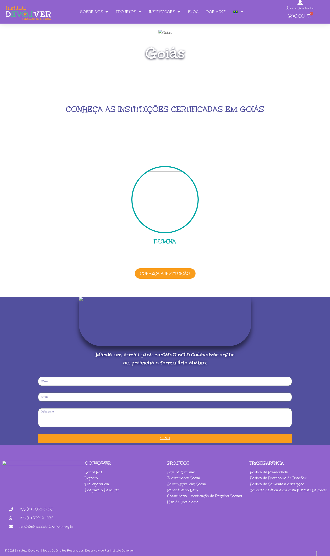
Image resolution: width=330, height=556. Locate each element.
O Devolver (97, 463)
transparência (267, 463)
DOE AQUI (216, 11)
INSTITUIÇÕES (162, 11)
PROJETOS (126, 11)
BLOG (193, 11)
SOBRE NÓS (91, 11)
